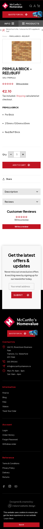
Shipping (20, 95)
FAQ (4, 402)
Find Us (5, 393)
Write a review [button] (21, 226)
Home (4, 36)
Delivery (6, 472)
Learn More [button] (8, 519)
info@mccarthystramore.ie (19, 366)
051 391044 (12, 361)
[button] (30, 6)
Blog (4, 397)
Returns (5, 477)
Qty (4, 154)
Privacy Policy (8, 468)
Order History (8, 435)
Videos (5, 406)
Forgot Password (10, 439)
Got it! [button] (21, 525)
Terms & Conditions (10, 463)
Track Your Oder (9, 411)
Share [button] (9, 179)
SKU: (4, 77)
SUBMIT (18, 295)
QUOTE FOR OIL (16, 14)
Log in (5, 430)
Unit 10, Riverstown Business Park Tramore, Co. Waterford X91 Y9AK (19, 352)
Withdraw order (9, 444)
